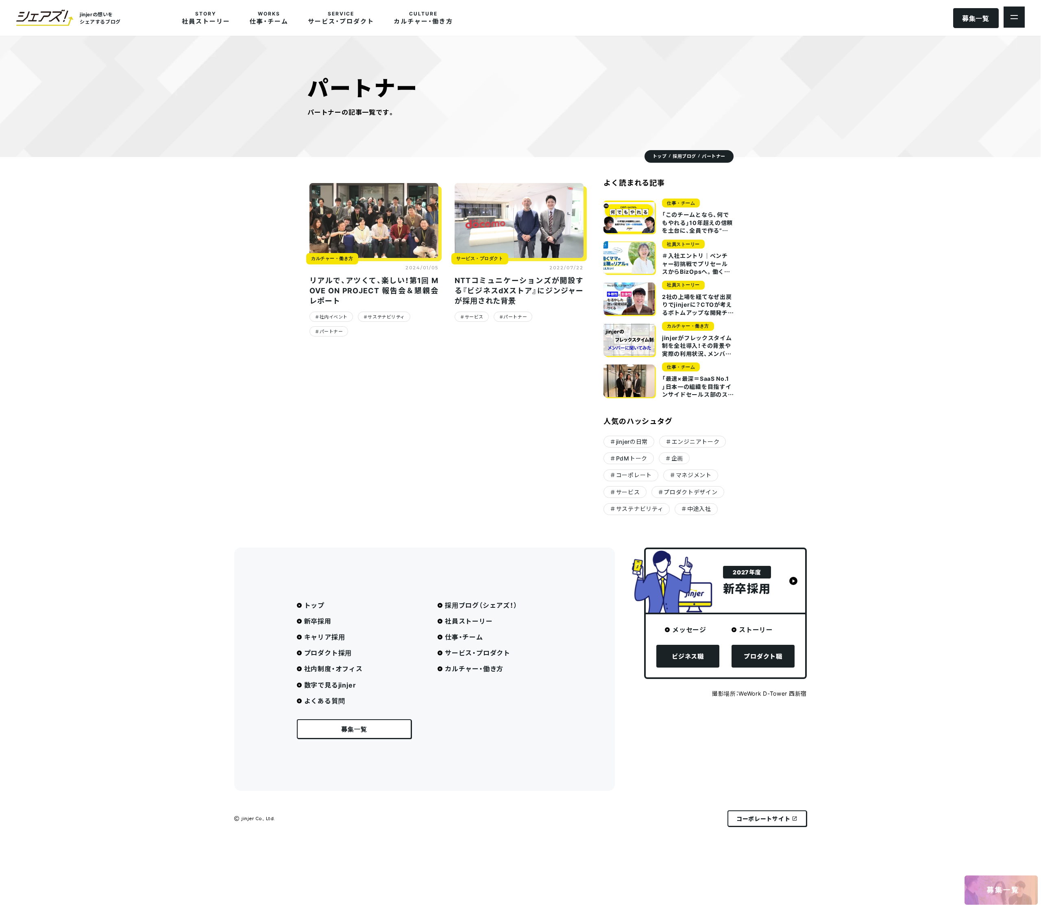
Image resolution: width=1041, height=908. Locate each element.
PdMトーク (631, 458)
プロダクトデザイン (690, 492)
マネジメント (694, 475)
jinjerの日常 (632, 441)
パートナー (331, 331)
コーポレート (634, 475)
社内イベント (334, 316)
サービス (474, 316)
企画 (677, 458)
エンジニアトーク (696, 441)
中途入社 (699, 508)
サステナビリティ (386, 316)
